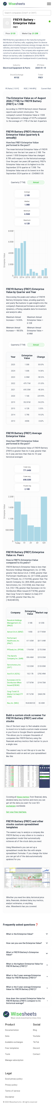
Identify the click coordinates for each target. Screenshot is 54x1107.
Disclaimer (9, 1097)
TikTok (36, 1042)
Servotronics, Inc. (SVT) (14, 666)
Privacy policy (11, 1085)
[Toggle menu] (49, 3)
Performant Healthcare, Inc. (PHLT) (13, 640)
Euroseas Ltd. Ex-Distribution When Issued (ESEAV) (14, 682)
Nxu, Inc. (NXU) (13, 703)
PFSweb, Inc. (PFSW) (15, 650)
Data (7, 1036)
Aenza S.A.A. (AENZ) (15, 632)
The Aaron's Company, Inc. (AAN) (15, 657)
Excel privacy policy (13, 1079)
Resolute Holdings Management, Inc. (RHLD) (14, 623)
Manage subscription (14, 1060)
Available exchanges (14, 1042)
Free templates (12, 1048)
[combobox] (27, 12)
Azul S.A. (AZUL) (13, 674)
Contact (36, 1054)
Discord (36, 1048)
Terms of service (12, 1091)
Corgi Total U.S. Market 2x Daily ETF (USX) (15, 694)
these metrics (23, 797)
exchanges (11, 806)
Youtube (36, 1036)
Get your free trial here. (16, 812)
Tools (7, 1054)
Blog (35, 1030)
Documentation (12, 1030)
